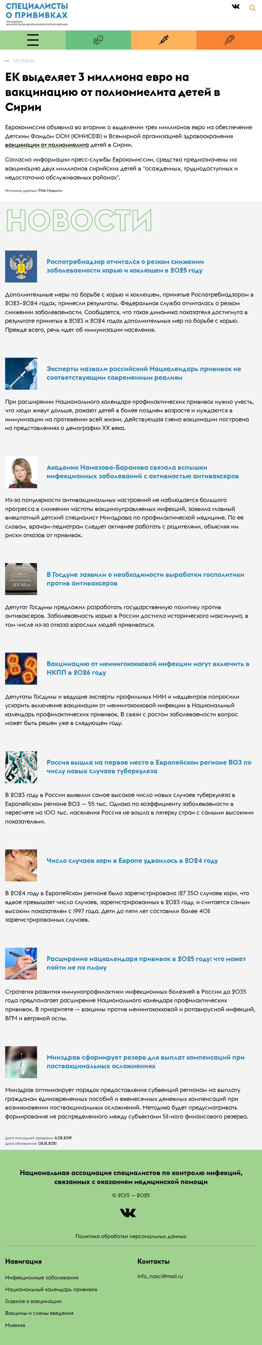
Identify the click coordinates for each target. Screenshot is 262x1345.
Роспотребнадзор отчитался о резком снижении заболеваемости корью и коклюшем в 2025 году (125, 266)
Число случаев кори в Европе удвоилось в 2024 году (132, 860)
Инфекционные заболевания (41, 1277)
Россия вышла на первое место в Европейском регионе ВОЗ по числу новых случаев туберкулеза (149, 766)
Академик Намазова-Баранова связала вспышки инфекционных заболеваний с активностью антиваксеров (143, 471)
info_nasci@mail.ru (160, 1276)
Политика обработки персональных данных (131, 1236)
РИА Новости (50, 190)
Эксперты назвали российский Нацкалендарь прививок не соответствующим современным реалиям (144, 373)
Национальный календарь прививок (51, 1289)
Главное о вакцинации (33, 1301)
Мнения (15, 1325)
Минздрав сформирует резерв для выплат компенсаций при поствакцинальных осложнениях (146, 1061)
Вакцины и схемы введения (39, 1312)
